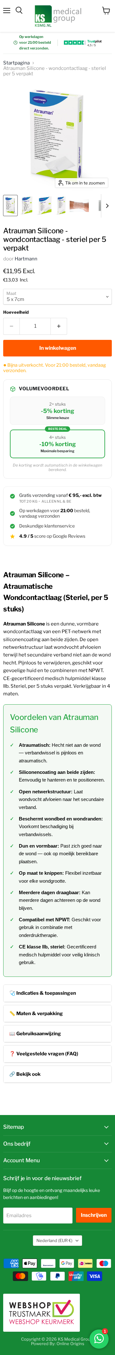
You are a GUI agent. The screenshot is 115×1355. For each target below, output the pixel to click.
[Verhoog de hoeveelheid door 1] (59, 326)
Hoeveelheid (16, 312)
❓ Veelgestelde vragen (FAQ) (43, 1054)
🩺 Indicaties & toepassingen (42, 993)
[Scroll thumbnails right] (106, 206)
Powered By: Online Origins (57, 1343)
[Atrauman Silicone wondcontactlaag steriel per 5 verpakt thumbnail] (10, 205)
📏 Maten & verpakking (36, 1013)
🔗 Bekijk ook (25, 1074)
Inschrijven (94, 1215)
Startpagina (16, 63)
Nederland (54, 1240)
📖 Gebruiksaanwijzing (35, 1034)
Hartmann (26, 259)
